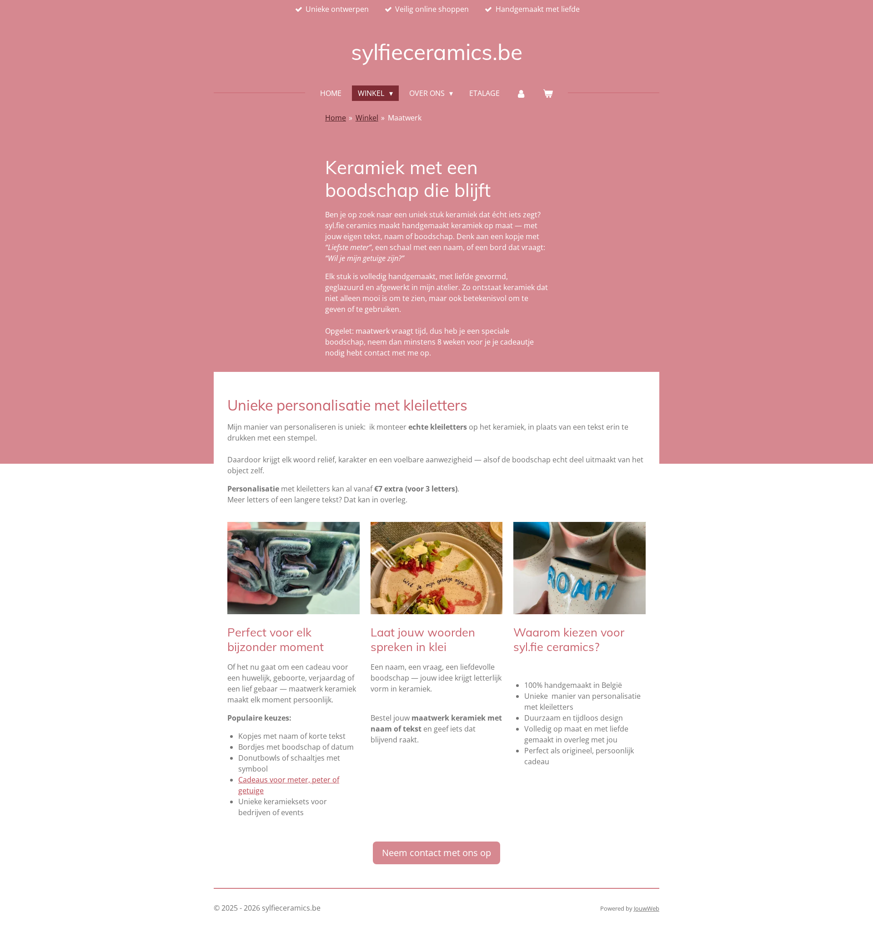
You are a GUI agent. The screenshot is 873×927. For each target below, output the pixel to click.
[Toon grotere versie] (437, 568)
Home (335, 118)
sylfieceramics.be (436, 51)
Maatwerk (404, 118)
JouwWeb (646, 908)
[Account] (521, 93)
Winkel (367, 118)
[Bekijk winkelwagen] (547, 93)
